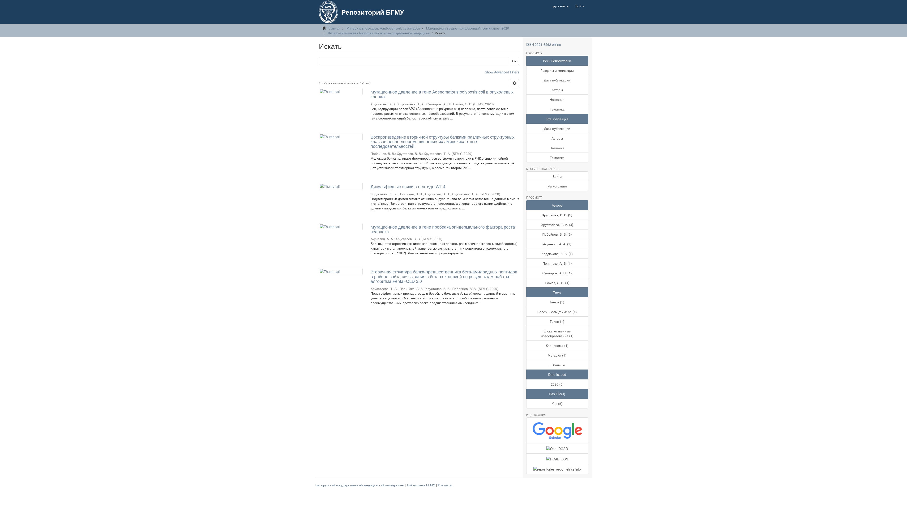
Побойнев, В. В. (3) (557, 234)
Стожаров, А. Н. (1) (557, 273)
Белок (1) (557, 302)
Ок (514, 61)
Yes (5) (557, 403)
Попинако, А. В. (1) (557, 263)
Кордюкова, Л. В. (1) (557, 253)
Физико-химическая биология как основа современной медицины (379, 32)
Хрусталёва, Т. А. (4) (557, 224)
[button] (560, 6)
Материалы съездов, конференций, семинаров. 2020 (467, 28)
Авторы (557, 89)
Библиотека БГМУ (421, 485)
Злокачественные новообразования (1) (557, 333)
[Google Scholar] (557, 430)
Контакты (445, 485)
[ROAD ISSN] (557, 458)
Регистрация (557, 186)
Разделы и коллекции (557, 70)
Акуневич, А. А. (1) (557, 244)
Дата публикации (557, 80)
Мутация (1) (557, 355)
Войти (557, 176)
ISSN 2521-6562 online (543, 44)
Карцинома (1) (557, 345)
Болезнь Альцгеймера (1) (557, 311)
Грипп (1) (557, 321)
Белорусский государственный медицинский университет (360, 485)
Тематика (557, 109)
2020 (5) (557, 384)
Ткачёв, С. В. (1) (557, 282)
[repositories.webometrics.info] (557, 469)
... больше (557, 364)
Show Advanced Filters (502, 72)
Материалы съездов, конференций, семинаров (383, 28)
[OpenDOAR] (557, 448)
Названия (557, 99)
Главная (334, 28)
